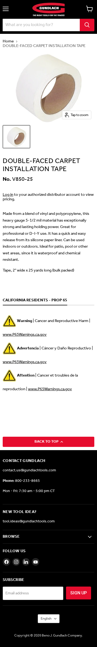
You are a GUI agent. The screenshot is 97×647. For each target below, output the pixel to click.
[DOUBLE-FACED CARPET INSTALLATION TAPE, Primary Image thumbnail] (16, 136)
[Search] (87, 25)
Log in (8, 194)
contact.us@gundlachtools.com (29, 470)
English (46, 618)
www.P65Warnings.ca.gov (25, 334)
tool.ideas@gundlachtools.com (29, 521)
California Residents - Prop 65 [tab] (35, 300)
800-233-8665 (27, 481)
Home (8, 41)
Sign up (78, 592)
